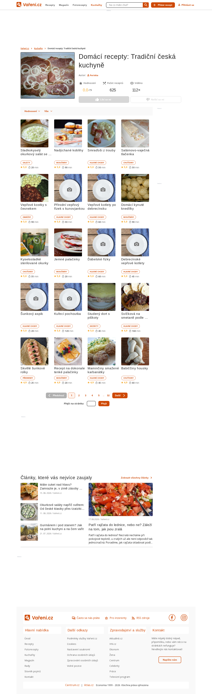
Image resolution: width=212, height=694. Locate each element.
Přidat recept (165, 5)
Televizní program (119, 676)
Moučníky (61, 162)
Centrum (114, 660)
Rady (27, 665)
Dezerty (94, 326)
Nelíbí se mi (157, 99)
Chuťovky (128, 162)
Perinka (94, 75)
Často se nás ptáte (88, 618)
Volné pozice (74, 665)
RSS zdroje (143, 618)
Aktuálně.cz (115, 638)
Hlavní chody (97, 162)
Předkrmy (28, 378)
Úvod (27, 638)
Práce (112, 671)
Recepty (50, 5)
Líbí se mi (105, 99)
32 (108, 395)
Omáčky (27, 217)
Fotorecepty (80, 5)
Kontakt (29, 676)
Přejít (104, 403)
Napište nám (170, 659)
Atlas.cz (89, 685)
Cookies (71, 643)
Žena (112, 654)
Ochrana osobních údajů (81, 654)
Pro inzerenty (118, 618)
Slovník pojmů (33, 671)
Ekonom (114, 649)
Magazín (64, 5)
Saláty (26, 162)
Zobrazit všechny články (135, 477)
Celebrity (114, 665)
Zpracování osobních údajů (82, 660)
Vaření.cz (25, 48)
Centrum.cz (72, 685)
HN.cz (112, 643)
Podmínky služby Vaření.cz (82, 638)
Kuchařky (96, 5)
